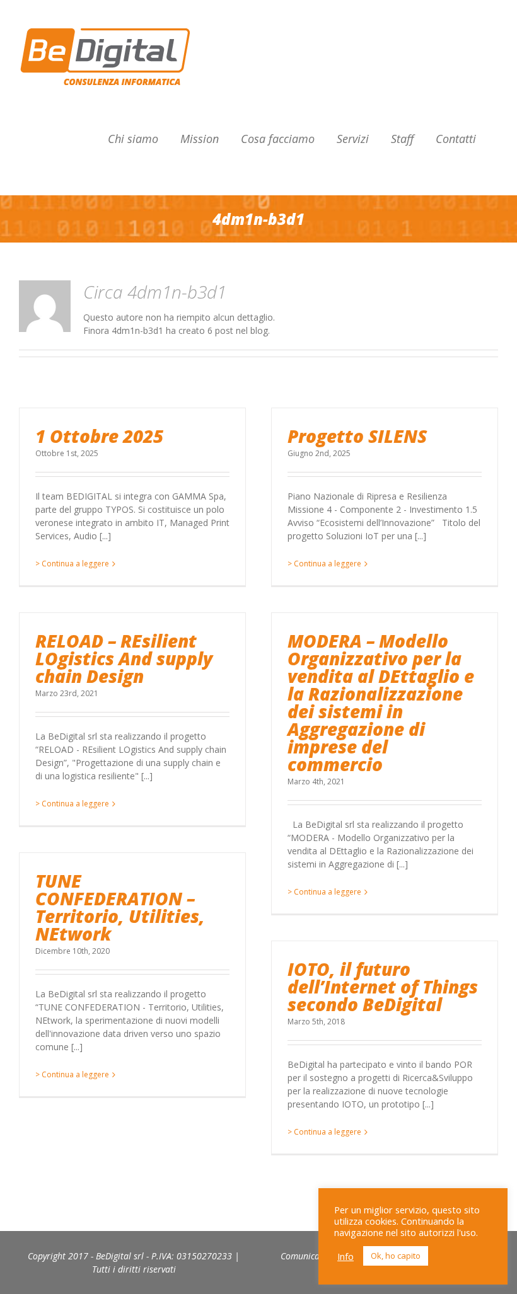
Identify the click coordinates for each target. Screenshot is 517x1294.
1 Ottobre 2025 (99, 436)
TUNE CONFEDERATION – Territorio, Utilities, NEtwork (120, 907)
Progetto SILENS (357, 436)
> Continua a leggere (72, 563)
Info (345, 1256)
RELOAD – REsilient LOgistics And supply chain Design (123, 658)
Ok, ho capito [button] (396, 1255)
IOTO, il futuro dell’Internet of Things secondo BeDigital (383, 986)
